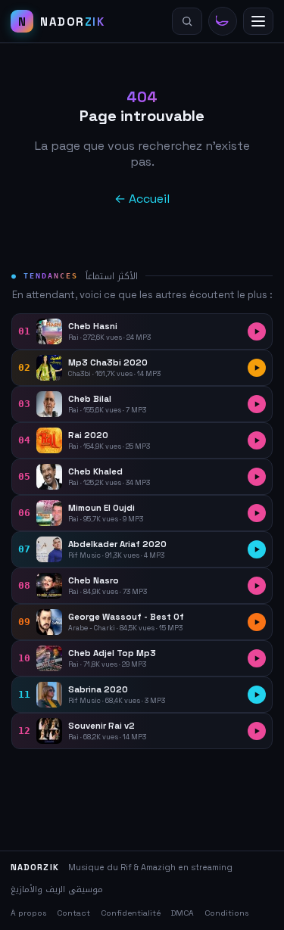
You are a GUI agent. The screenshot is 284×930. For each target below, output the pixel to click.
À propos (28, 913)
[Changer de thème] (222, 21)
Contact (73, 913)
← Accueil (142, 199)
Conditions (226, 913)
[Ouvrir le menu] (258, 21)
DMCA (182, 913)
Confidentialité (131, 913)
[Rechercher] (187, 21)
